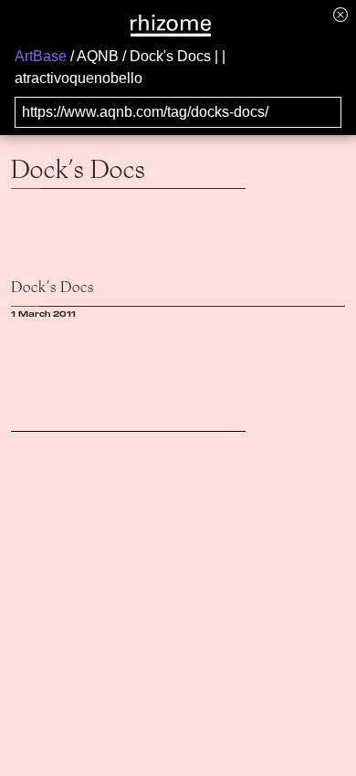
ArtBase (41, 56)
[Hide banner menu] (340, 14)
